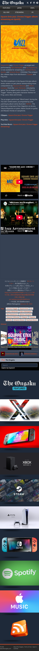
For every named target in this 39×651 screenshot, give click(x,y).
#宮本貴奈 (21, 295)
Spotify (3, 72)
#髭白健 (22, 297)
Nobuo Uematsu (25, 314)
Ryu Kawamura (31, 68)
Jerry (3, 23)
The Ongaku (10, 360)
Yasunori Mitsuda (19, 86)
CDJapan (30, 74)
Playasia (32, 317)
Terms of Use (27, 647)
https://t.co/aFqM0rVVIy (13, 292)
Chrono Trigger (18, 65)
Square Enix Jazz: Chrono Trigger (20, 115)
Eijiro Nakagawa (17, 68)
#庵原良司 (28, 295)
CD (31, 309)
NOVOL (29, 104)
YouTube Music (30, 70)
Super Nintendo (20, 88)
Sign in (34, 647)
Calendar (15, 648)
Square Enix (5, 65)
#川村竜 (15, 295)
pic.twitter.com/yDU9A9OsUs (19, 299)
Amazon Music (15, 72)
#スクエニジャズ (27, 292)
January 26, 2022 (26, 304)
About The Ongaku (18, 647)
